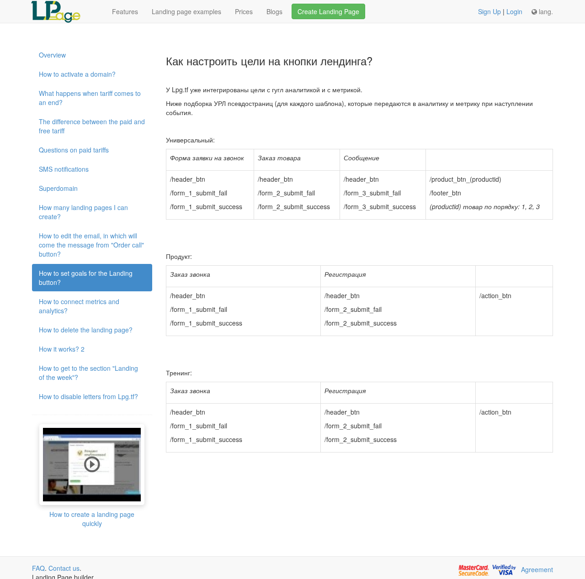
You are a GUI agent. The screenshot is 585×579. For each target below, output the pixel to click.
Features (125, 11)
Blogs (274, 11)
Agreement (537, 569)
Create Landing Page (328, 11)
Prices (244, 11)
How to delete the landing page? (86, 329)
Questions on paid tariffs (74, 149)
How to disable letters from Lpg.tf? (88, 396)
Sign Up (489, 11)
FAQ (38, 568)
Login (514, 11)
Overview (52, 54)
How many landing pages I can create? (83, 212)
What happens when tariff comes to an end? (90, 98)
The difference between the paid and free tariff (92, 126)
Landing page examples (186, 11)
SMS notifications (64, 169)
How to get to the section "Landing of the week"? (88, 372)
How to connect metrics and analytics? (79, 306)
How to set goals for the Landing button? (86, 277)
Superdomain (58, 188)
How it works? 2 (62, 348)
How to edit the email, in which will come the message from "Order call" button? (91, 244)
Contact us (64, 568)
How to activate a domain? (77, 74)
